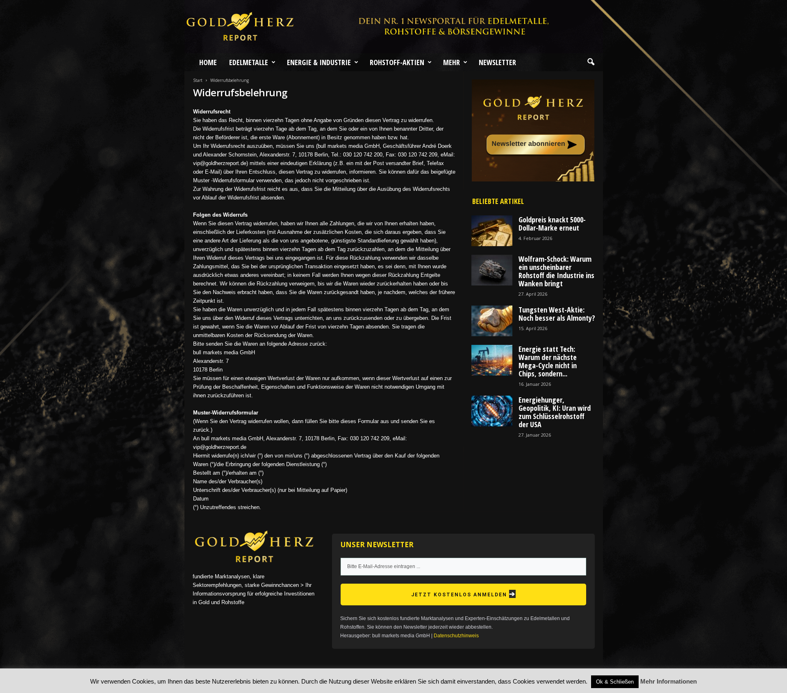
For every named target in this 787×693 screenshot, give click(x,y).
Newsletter (497, 62)
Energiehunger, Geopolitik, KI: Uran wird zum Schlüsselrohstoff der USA (555, 412)
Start (197, 80)
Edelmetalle (248, 62)
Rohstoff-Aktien (397, 62)
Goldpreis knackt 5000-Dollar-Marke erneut (552, 224)
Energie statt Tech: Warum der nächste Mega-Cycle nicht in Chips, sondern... (548, 361)
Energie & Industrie (319, 62)
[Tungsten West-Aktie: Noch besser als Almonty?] (491, 321)
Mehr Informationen (668, 681)
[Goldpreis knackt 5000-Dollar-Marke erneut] (491, 230)
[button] (591, 62)
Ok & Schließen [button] (615, 682)
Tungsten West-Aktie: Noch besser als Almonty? (557, 314)
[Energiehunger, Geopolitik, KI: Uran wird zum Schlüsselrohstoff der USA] (491, 411)
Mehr (451, 62)
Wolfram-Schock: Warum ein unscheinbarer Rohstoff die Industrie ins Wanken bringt (556, 271)
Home (208, 62)
